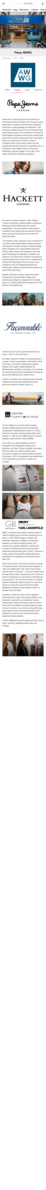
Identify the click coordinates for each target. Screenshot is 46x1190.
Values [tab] (27, 90)
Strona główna (6, 58)
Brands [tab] (17, 90)
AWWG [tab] (7, 90)
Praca (15, 58)
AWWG (21, 58)
